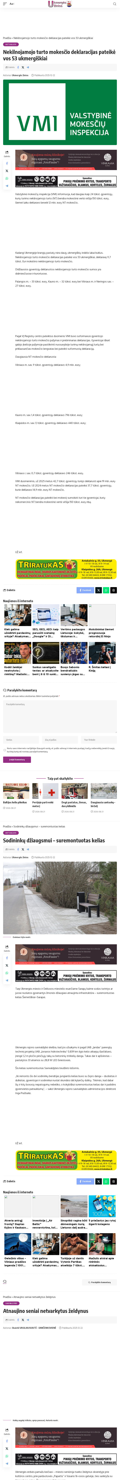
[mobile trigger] (5, 4)
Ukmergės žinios (20, 75)
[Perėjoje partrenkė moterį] (45, 791)
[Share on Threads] (113, 590)
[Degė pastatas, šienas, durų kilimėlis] (75, 791)
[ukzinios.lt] (60, 3)
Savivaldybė (11, 1303)
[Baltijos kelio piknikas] (16, 791)
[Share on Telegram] (27, 67)
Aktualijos (10, 44)
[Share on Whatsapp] (7, 178)
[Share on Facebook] (18, 67)
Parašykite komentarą (101, 1282)
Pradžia (7, 38)
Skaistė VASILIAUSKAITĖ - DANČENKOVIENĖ (34, 1327)
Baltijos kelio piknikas (15, 802)
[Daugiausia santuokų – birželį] (104, 791)
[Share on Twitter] (23, 67)
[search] (114, 4)
